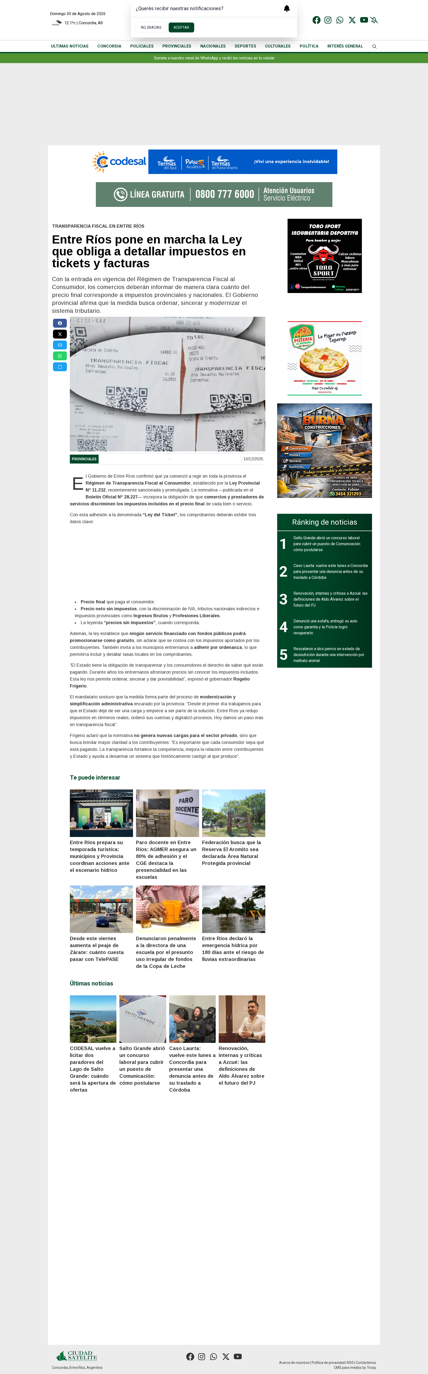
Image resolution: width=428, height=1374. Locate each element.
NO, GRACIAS (151, 27)
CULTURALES (278, 46)
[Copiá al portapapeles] (60, 366)
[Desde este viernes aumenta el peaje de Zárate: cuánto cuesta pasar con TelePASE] (101, 909)
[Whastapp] (340, 20)
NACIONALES (213, 46)
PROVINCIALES (176, 46)
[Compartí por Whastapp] (60, 355)
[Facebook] (317, 20)
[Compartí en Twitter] (60, 334)
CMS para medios (348, 1368)
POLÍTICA (309, 46)
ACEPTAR (181, 27)
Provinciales (84, 459)
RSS (350, 1363)
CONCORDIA (109, 46)
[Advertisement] (214, 108)
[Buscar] (374, 46)
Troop (371, 1368)
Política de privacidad (328, 1363)
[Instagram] (328, 20)
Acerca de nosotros (294, 1363)
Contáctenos (366, 1363)
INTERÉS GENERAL (345, 46)
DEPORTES (245, 46)
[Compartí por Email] (60, 345)
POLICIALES (142, 46)
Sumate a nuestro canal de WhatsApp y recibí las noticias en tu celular (214, 58)
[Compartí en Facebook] (60, 323)
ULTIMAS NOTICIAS (69, 46)
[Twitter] (352, 20)
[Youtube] (364, 20)
